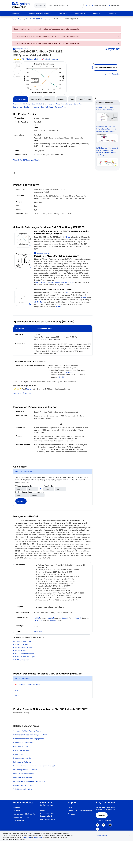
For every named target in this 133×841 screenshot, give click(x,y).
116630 (64, 618)
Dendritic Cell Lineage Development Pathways (105, 108)
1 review (29, 389)
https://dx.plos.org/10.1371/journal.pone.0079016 (53, 282)
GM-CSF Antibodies (39, 19)
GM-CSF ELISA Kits (20, 644)
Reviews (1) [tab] (49, 99)
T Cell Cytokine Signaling (22, 789)
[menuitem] (14, 19)
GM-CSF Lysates (19, 650)
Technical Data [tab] (20, 99)
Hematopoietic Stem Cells (22, 758)
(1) (23, 59)
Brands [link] (42, 810)
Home (14, 19)
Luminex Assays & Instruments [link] (24, 814)
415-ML (67, 237)
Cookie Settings (102, 835)
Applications (49, 104)
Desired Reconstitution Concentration (29, 492)
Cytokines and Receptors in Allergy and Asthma (30, 735)
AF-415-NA (38, 302)
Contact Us (112, 14)
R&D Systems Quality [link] (48, 819)
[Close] (118, 29)
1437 (36, 618)
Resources (79, 14)
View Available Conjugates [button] (105, 67)
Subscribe (102, 815)
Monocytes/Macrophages (22, 777)
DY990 (83, 297)
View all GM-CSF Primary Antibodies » (27, 160)
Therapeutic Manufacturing (39, 14)
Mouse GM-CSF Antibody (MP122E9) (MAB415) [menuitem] (63, 19)
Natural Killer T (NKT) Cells (23, 785)
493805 (53, 621)
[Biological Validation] (20, 49)
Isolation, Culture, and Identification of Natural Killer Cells (34, 766)
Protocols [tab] (61, 99)
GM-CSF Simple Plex (21, 660)
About (95, 14)
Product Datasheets (22, 678)
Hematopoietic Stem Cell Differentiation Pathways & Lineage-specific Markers (106, 129)
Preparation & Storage (64, 104)
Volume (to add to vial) (24, 486)
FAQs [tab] (72, 99)
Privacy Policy (26, 837)
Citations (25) (33, 59)
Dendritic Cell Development (23, 743)
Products (15, 14)
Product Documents (50, 59)
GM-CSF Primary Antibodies (23, 654)
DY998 (58, 307)
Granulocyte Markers (21, 750)
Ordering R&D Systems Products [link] (80, 811)
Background (17, 107)
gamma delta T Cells (20, 746)
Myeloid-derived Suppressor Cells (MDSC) (29, 781)
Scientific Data (37, 104)
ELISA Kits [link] (16, 811)
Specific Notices (47, 107)
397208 (76, 618)
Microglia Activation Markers (23, 774)
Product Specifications (21, 104)
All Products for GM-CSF (22, 641)
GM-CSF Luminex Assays (22, 647)
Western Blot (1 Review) (22, 393)
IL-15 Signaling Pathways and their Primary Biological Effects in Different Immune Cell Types (107, 151)
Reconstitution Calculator (24, 471)
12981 (50, 618)
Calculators (78, 104)
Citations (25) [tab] (36, 99)
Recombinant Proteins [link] (21, 817)
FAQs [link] (70, 807)
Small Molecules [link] (18, 821)
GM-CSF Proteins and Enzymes (24, 657)
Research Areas (60, 107)
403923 (37, 621)
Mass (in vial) (49, 486)
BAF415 (69, 372)
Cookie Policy (38, 837)
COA (17, 691)
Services (62, 14)
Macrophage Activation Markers (25, 770)
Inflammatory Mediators (22, 762)
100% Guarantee (113, 74)
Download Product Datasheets (29, 685)
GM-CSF (28, 19)
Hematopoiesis (18, 754)
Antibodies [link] (16, 807)
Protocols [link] (71, 814)
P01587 (37, 632)
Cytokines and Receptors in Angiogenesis (28, 739)
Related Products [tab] (84, 99)
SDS (16, 696)
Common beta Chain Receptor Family (27, 731)
